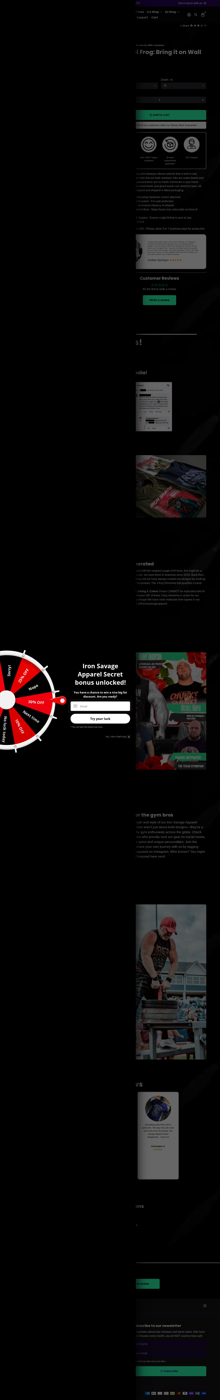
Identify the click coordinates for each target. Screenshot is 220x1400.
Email (83, 706)
